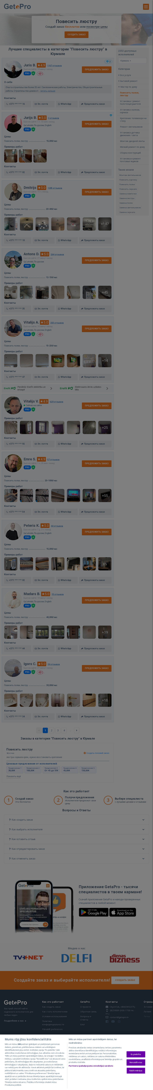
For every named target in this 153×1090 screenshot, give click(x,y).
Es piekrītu (136, 1054)
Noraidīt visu (136, 1062)
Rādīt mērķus (135, 1070)
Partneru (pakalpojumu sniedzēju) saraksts (91, 1065)
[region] (76, 1062)
